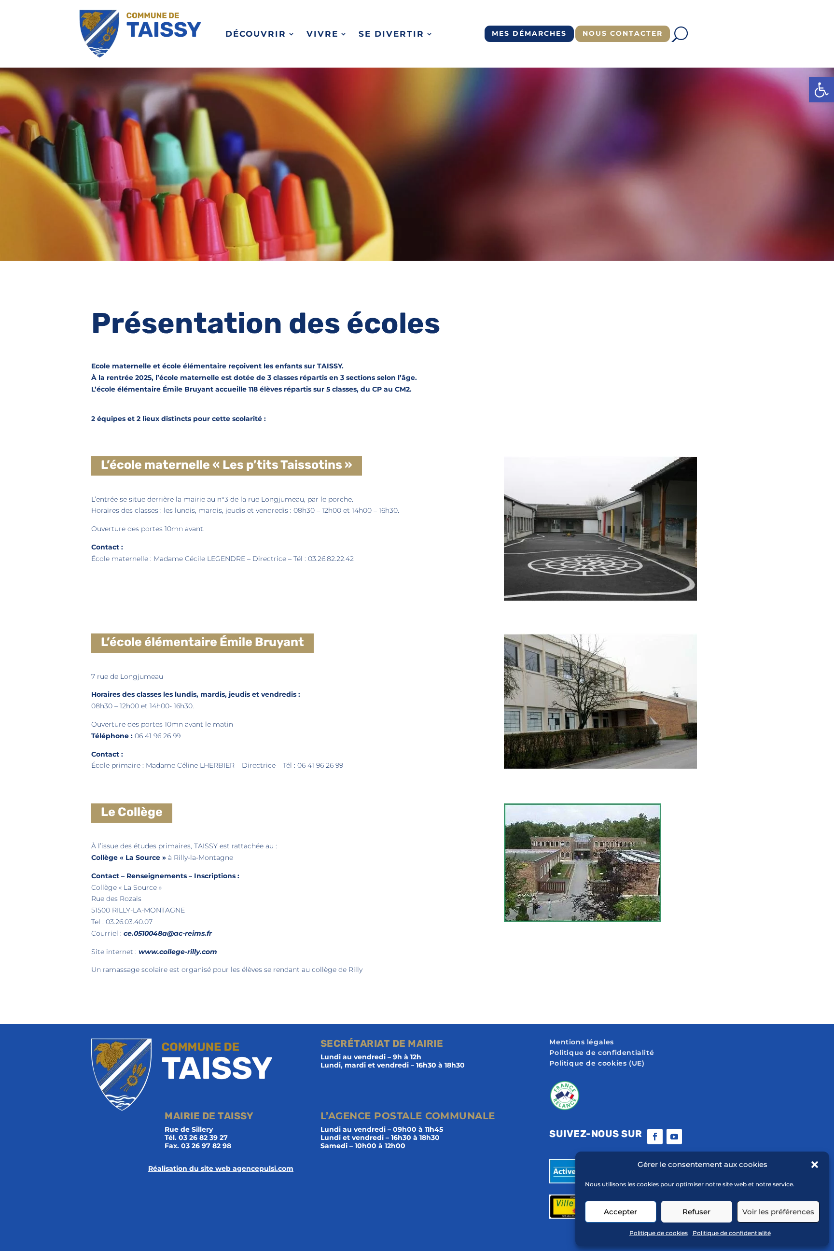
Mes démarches (529, 33)
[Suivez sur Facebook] (655, 1136)
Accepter (620, 1211)
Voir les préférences (778, 1211)
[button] (821, 89)
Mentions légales (581, 1042)
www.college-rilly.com (178, 951)
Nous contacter (623, 33)
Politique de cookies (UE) (596, 1064)
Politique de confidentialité (732, 1233)
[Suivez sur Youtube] (674, 1136)
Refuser (696, 1211)
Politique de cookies (658, 1233)
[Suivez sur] (693, 1136)
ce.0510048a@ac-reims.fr (168, 933)
